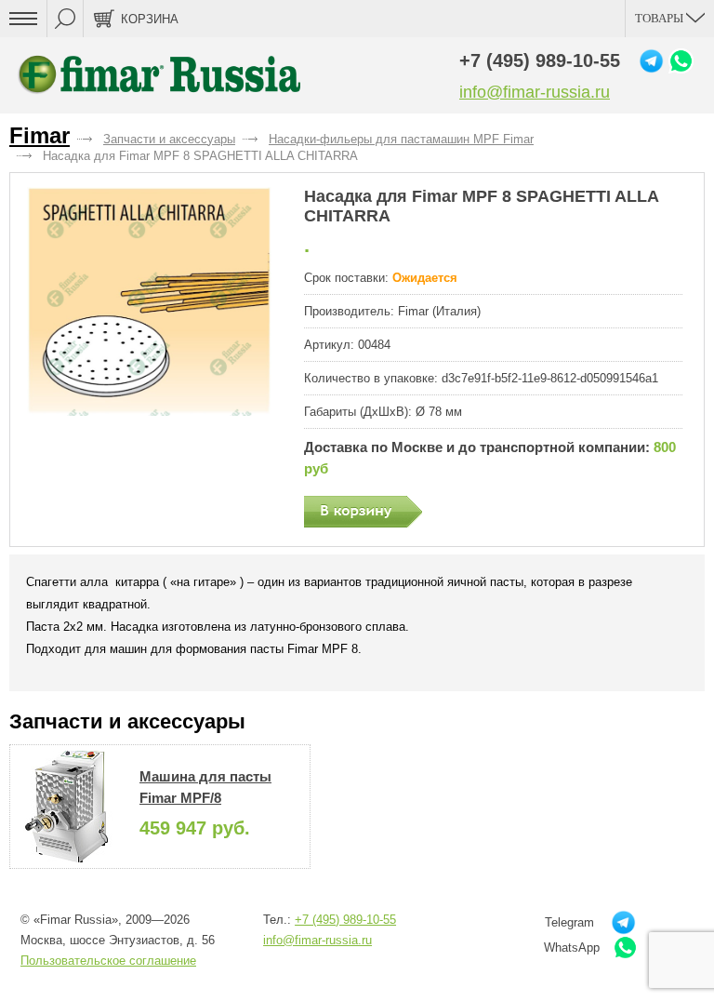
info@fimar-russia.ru (534, 92)
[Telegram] (651, 60)
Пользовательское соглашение (108, 961)
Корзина (149, 19)
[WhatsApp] (681, 60)
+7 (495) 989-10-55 (539, 60)
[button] (149, 301)
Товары (660, 18)
